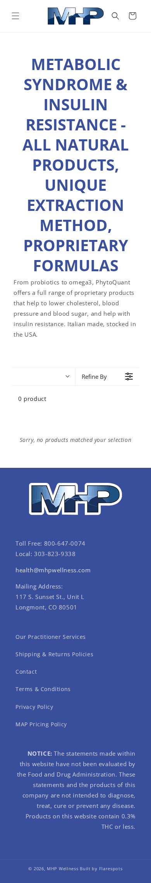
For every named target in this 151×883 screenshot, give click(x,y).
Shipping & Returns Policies (54, 654)
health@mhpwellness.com (53, 570)
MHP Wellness (62, 868)
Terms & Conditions (43, 689)
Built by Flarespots (101, 868)
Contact (26, 671)
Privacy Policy (34, 706)
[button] (15, 15)
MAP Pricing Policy (41, 724)
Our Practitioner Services (50, 636)
